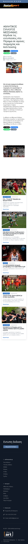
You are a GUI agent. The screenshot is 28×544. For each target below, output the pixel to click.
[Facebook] (14, 1)
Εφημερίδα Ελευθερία (10, 447)
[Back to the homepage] (11, 5)
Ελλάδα (5, 467)
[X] (16, 1)
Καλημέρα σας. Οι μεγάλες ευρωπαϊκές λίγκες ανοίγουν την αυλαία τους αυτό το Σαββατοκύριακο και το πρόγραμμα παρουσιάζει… (13, 204)
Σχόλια (5, 476)
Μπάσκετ (5, 491)
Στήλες (5, 471)
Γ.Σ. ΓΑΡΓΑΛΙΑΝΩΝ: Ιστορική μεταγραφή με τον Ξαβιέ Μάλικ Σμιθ (14, 266)
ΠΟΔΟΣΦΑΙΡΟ (6, 230)
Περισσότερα (6, 209)
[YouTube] (20, 1)
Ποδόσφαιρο (6, 489)
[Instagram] (18, 1)
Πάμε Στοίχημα (7, 500)
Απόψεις (5, 474)
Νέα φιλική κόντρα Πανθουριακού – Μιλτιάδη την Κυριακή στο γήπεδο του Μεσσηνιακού (14, 233)
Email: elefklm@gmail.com (12, 518)
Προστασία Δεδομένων (9, 540)
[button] (24, 5)
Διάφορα (5, 496)
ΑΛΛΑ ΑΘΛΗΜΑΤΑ (9, 58)
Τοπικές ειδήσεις (7, 464)
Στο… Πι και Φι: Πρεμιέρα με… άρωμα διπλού (12, 199)
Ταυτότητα (6, 541)
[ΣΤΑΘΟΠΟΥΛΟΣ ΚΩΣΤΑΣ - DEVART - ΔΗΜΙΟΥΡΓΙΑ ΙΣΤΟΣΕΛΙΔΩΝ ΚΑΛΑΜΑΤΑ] (8, 534)
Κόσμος (5, 469)
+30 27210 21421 (8, 1)
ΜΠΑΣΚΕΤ (5, 263)
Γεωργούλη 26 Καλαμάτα (11, 511)
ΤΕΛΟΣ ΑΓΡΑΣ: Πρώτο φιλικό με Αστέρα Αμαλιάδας (12, 296)
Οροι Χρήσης (21, 540)
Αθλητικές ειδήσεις (8, 486)
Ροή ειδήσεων (6, 462)
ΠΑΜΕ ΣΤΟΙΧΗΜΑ (6, 196)
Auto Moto (6, 498)
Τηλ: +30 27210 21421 (10, 514)
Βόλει (4, 493)
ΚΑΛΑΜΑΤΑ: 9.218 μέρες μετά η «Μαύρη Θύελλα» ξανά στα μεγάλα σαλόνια (13, 328)
